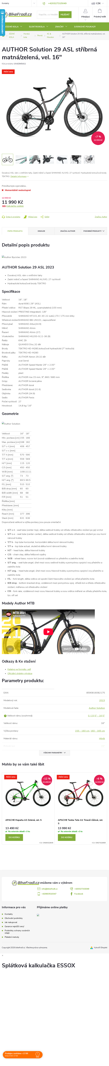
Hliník (102, 738)
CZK (98, 3)
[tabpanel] (28, 808)
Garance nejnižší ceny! (14, 926)
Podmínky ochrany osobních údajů (17, 931)
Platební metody (12, 937)
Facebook (78, 893)
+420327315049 (81, 889)
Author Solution (97, 708)
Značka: (101, 217)
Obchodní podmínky (14, 918)
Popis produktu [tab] (15, 231)
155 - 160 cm (82, 730)
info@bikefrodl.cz (49, 889)
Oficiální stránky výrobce (20, 673)
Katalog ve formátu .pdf (19, 669)
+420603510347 (49, 893)
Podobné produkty (92, 231)
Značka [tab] (67, 231)
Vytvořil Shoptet (100, 947)
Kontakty (5, 3)
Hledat (65, 14)
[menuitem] (14, 26)
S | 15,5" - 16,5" (96, 715)
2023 (102, 700)
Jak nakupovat (11, 922)
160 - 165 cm (98, 730)
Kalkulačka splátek (15, 206)
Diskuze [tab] (41, 231)
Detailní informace (18, 176)
